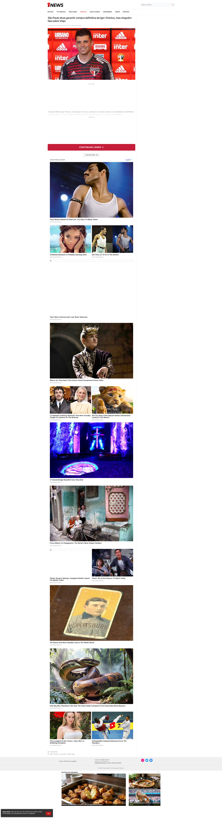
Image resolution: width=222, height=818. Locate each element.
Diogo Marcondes (76, 25)
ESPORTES (83, 12)
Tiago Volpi (71, 754)
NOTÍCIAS (50, 12)
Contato (61, 761)
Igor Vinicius (54, 754)
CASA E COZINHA (95, 12)
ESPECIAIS (126, 12)
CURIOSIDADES (107, 12)
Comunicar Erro (90, 155)
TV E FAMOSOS (60, 12)
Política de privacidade (70, 761)
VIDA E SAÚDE (73, 12)
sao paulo (62, 754)
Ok (48, 813)
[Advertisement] (91, 97)
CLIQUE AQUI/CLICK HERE (114, 763)
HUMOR (117, 12)
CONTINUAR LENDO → (91, 147)
